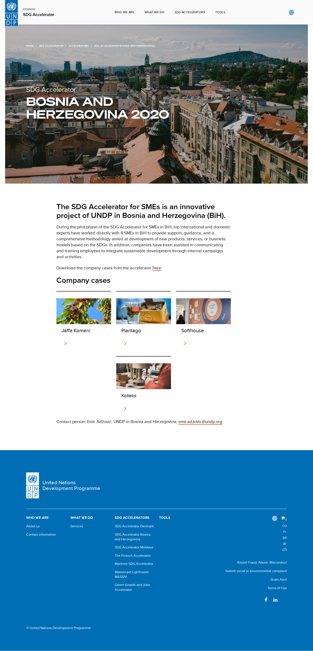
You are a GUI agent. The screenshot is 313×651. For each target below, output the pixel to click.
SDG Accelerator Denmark (134, 526)
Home (30, 45)
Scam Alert (279, 579)
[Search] (284, 534)
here (156, 268)
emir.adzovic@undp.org (200, 421)
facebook (266, 599)
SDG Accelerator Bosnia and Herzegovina (132, 537)
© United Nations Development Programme (58, 628)
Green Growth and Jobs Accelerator (132, 587)
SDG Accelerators (190, 12)
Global (291, 12)
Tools (220, 12)
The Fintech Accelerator (133, 555)
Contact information (41, 534)
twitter (285, 599)
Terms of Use (277, 588)
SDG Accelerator (51, 45)
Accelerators (79, 45)
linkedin (275, 599)
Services (76, 526)
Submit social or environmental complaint (256, 570)
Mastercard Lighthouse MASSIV (132, 574)
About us (33, 526)
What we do (154, 12)
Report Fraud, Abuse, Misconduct (262, 562)
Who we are (124, 12)
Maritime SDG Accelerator (134, 563)
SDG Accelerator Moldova (134, 547)
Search (300, 12)
